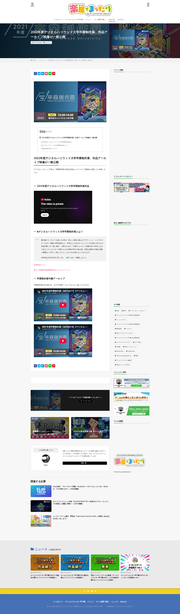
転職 (137, 355)
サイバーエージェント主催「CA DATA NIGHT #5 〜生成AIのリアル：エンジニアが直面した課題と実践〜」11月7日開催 (80, 502)
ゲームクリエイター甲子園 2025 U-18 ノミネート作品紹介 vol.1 (134, 576)
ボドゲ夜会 (138, 342)
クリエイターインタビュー (137, 310)
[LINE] (50, 73)
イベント (88, 19)
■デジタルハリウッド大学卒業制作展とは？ (54, 145)
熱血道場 (118, 328)
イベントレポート (121, 319)
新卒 (124, 310)
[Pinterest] (53, 73)
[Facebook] (35, 73)
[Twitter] (39, 73)
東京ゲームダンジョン (131, 346)
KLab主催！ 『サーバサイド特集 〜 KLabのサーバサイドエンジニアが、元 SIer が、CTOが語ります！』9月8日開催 (80, 487)
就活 (117, 310)
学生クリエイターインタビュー (125, 333)
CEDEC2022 (119, 351)
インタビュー (57, 19)
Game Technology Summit (123, 355)
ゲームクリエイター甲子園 (74, 19)
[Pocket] (46, 73)
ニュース (111, 19)
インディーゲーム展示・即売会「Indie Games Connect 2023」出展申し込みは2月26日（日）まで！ (81, 517)
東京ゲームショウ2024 (122, 365)
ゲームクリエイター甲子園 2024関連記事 (128, 338)
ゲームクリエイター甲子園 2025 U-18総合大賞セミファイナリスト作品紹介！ (45, 576)
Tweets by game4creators (122, 472)
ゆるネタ (120, 19)
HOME (34, 60)
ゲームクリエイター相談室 (123, 360)
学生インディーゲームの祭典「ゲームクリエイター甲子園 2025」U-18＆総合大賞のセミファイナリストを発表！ (105, 577)
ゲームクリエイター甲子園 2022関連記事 (128, 315)
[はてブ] (42, 73)
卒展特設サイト (40, 265)
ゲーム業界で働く (100, 19)
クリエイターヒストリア (123, 342)
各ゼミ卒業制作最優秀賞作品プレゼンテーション (52, 270)
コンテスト (129, 328)
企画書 (118, 346)
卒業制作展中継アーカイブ (49, 148)
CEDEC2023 (131, 351)
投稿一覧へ (84, 463)
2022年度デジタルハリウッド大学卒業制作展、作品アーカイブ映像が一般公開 (70, 60)
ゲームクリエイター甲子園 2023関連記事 (128, 324)
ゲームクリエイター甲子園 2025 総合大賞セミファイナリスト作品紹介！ (75, 576)
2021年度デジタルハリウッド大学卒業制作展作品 (56, 142)
